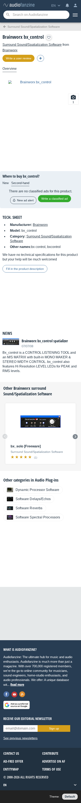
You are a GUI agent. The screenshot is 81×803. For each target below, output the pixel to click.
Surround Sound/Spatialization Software (32, 44)
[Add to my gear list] (48, 37)
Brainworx (9, 50)
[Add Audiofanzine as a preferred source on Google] (16, 705)
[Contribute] (40, 58)
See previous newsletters (20, 738)
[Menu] (75, 14)
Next (75, 436)
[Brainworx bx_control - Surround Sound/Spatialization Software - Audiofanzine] (18, 5)
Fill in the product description (25, 268)
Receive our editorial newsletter (27, 718)
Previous (4, 436)
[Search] (8, 15)
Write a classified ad (54, 198)
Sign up (54, 728)
